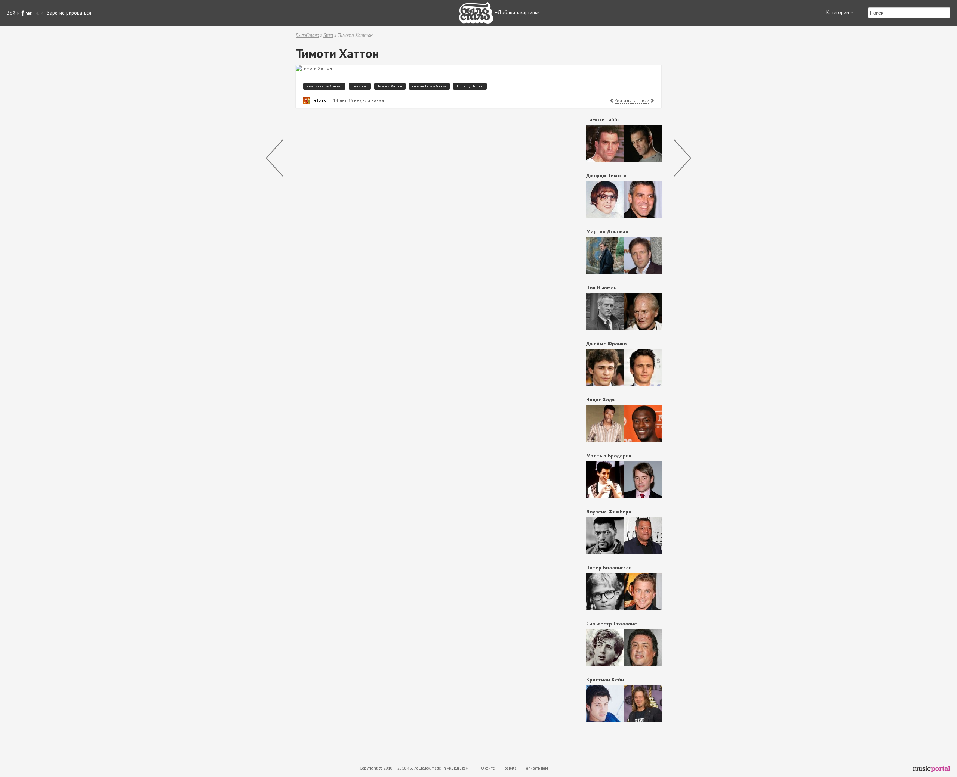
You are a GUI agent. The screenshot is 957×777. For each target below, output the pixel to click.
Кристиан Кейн (605, 679)
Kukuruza (457, 768)
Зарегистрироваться (69, 13)
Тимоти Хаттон (390, 86)
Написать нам (535, 768)
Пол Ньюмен (601, 287)
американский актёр (324, 86)
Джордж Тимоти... (608, 175)
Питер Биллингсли (609, 567)
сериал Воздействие (429, 86)
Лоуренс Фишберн (608, 511)
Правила (509, 768)
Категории (838, 12)
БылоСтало (307, 35)
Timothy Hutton (469, 86)
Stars (328, 35)
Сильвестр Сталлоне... (613, 623)
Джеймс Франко (606, 343)
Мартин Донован (607, 231)
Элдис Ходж (601, 399)
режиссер (359, 86)
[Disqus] (428, 208)
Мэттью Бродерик (608, 455)
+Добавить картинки (517, 12)
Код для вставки (632, 100)
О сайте (488, 768)
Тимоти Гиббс (603, 119)
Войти (13, 13)
